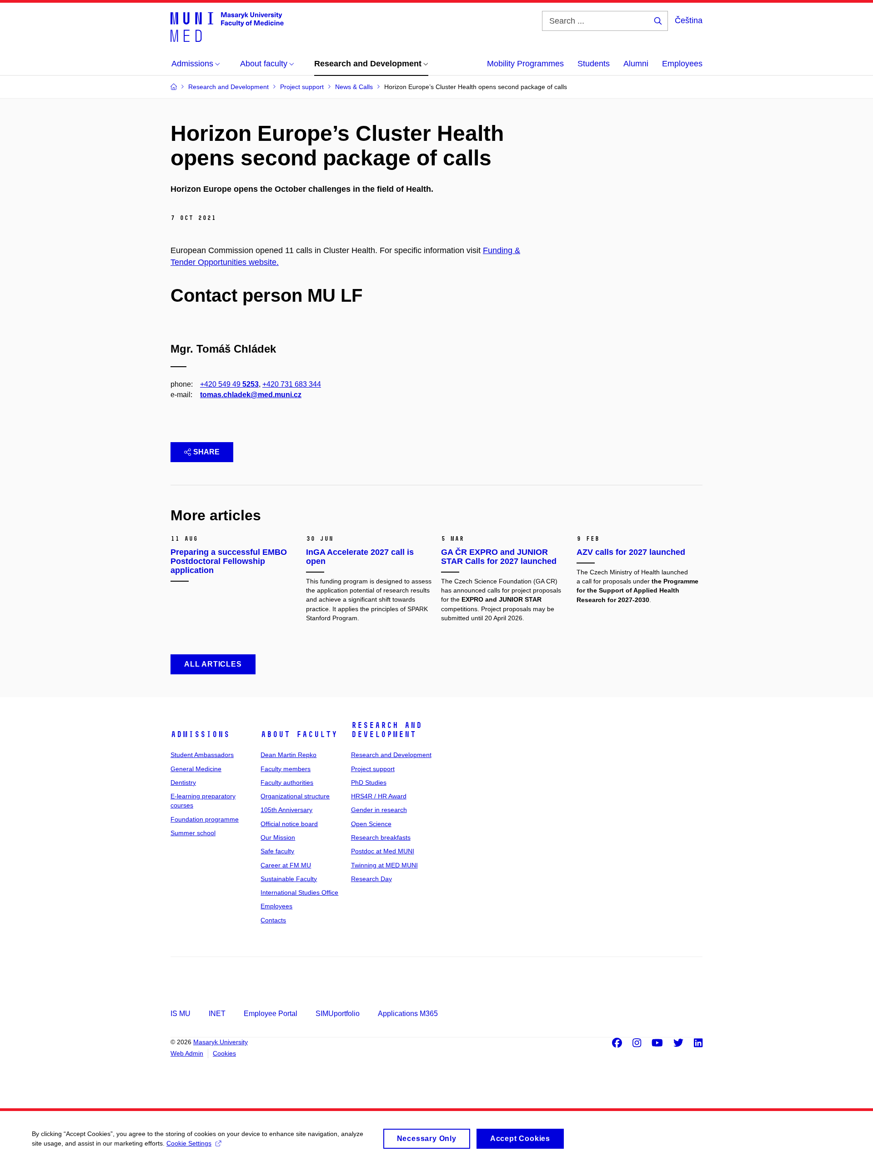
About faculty (299, 734)
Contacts (273, 920)
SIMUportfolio (338, 1013)
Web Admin (187, 1053)
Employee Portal (270, 1013)
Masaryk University (220, 1042)
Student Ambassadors (202, 754)
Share (206, 452)
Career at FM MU (286, 865)
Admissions (200, 734)
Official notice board (289, 823)
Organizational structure (295, 796)
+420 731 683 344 (291, 384)
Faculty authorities (287, 782)
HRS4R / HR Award (378, 796)
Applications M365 (408, 1013)
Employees (682, 63)
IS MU (181, 1013)
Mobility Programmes (525, 63)
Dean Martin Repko (288, 754)
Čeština (688, 20)
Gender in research (379, 809)
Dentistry (183, 782)
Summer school (193, 833)
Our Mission (278, 837)
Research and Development (386, 729)
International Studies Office (299, 892)
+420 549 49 (229, 384)
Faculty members (286, 768)
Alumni (635, 63)
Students (593, 63)
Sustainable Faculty (289, 878)
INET (217, 1013)
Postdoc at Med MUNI (382, 851)
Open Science (371, 823)
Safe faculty (277, 851)
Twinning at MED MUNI (384, 865)
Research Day (371, 878)
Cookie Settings (188, 1143)
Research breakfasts (381, 837)
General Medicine (196, 768)
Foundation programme (205, 819)
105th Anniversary (286, 809)
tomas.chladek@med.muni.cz (250, 395)
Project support (373, 768)
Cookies (224, 1053)
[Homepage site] (227, 26)
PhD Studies (368, 782)
